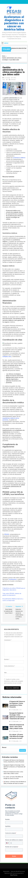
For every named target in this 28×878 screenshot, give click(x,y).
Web (5, 672)
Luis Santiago (7, 77)
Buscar (4, 747)
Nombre (6, 659)
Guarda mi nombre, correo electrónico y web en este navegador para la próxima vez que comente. (13, 681)
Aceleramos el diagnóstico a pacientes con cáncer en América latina (14, 23)
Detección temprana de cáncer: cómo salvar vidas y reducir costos (16, 726)
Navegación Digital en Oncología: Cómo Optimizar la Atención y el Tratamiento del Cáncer (14, 766)
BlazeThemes (13, 875)
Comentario (7, 640)
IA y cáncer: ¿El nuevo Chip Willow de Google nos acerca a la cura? (16, 736)
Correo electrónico (9, 666)
